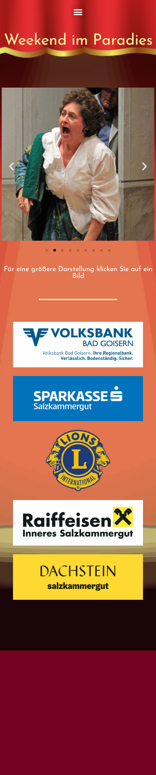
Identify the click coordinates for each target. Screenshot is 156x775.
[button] (78, 11)
